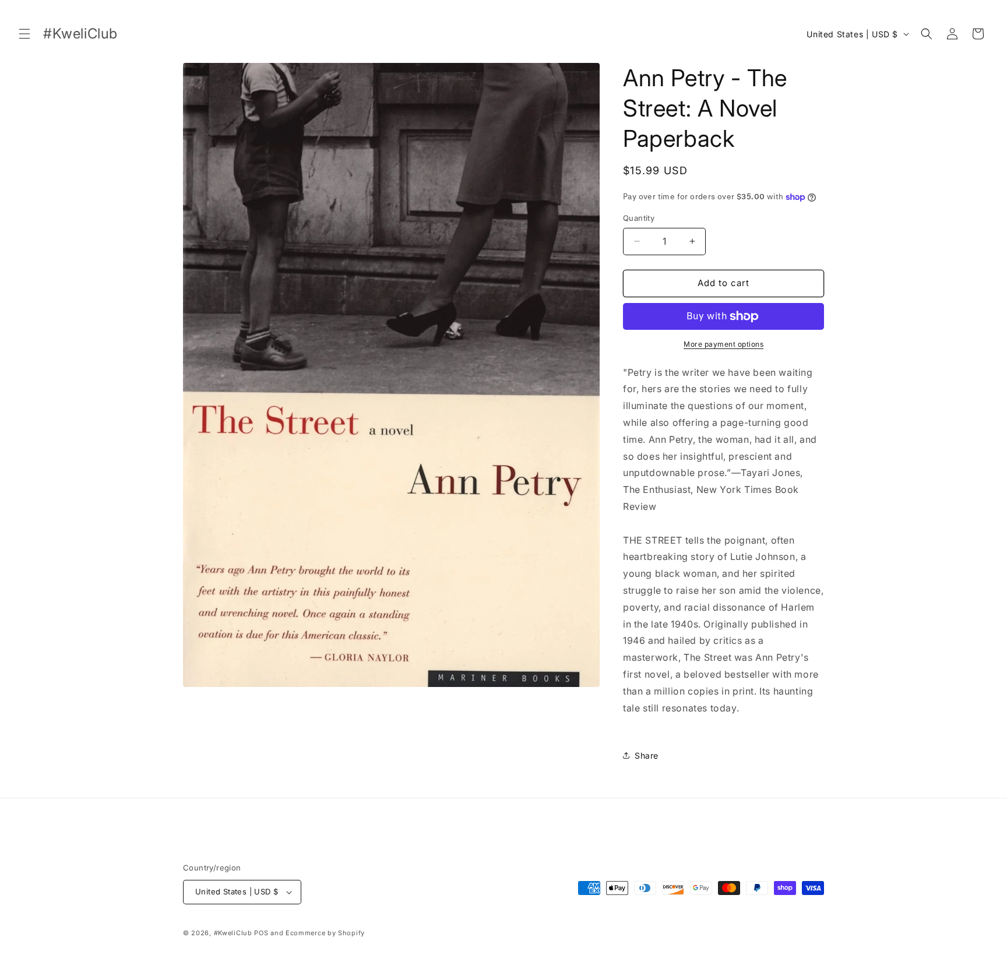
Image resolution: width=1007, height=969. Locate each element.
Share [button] (647, 755)
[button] (24, 34)
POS (261, 933)
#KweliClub (233, 933)
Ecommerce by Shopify (325, 933)
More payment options (723, 344)
